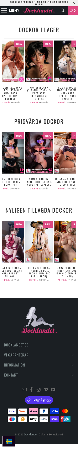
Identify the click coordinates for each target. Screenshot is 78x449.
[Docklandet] (39, 10)
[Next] (74, 72)
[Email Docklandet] (24, 390)
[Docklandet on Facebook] (31, 390)
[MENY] (2, 10)
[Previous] (3, 72)
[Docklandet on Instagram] (39, 390)
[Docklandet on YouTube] (53, 390)
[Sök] (63, 10)
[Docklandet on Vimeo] (46, 390)
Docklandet (30, 434)
